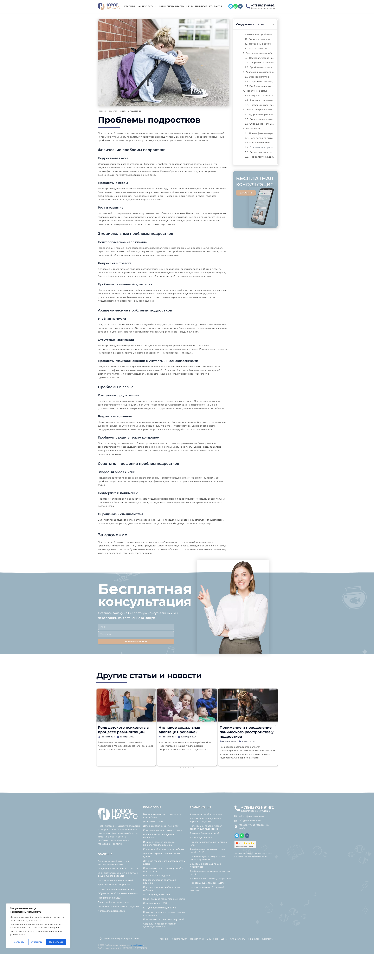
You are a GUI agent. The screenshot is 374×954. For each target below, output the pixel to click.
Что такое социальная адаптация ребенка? (262, 142)
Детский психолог (153, 821)
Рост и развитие (258, 48)
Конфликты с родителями (262, 95)
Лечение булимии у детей (204, 833)
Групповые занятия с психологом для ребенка (162, 815)
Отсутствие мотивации (262, 81)
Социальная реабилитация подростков (205, 865)
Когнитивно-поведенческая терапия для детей (206, 820)
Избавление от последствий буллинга (159, 836)
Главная (129, 6)
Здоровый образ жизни (262, 114)
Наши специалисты (171, 6)
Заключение (253, 128)
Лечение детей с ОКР (202, 837)
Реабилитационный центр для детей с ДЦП (207, 851)
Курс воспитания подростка (114, 884)
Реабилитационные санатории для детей (210, 872)
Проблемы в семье (256, 90)
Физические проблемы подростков (260, 34)
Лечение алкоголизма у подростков (210, 878)
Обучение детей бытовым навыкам (118, 893)
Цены (189, 6)
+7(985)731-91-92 (262, 5)
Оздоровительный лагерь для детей (118, 906)
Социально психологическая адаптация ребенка (159, 925)
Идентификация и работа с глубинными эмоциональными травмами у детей (262, 133)
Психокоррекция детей (156, 875)
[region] (38, 925)
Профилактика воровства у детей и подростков (163, 870)
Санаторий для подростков (113, 902)
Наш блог (201, 6)
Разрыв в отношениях (262, 100)
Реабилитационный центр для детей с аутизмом (207, 858)
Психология (197, 938)
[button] (273, 24)
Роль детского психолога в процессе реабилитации (262, 138)
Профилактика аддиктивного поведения (262, 156)
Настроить (18, 942)
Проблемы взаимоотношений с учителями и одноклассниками (262, 86)
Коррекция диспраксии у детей (208, 882)
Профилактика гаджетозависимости (164, 898)
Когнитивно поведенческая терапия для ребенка (164, 913)
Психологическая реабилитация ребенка (161, 889)
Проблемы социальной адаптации (262, 67)
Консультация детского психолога (162, 830)
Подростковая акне (260, 39)
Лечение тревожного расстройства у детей (164, 862)
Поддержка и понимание (262, 119)
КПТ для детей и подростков (159, 907)
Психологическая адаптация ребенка (159, 881)
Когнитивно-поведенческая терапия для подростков (206, 827)
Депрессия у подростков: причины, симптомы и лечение (262, 152)
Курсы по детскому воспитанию (116, 889)
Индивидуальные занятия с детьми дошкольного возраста (118, 874)
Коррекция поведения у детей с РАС (208, 843)
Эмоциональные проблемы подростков (260, 53)
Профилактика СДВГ (110, 897)
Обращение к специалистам (262, 123)
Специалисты (237, 938)
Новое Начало (136, 945)
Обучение (212, 938)
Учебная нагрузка (259, 76)
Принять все (56, 942)
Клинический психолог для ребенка (164, 849)
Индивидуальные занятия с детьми (118, 868)
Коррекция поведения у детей (115, 880)
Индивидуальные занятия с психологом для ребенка (158, 843)
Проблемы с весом (260, 43)
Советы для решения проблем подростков (260, 109)
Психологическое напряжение (262, 58)
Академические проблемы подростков (260, 72)
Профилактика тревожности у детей (164, 919)
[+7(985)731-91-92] (248, 6)
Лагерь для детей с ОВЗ (111, 910)
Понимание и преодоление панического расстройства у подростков (262, 147)
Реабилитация (179, 938)
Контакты (215, 6)
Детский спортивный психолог (160, 825)
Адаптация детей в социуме (206, 814)
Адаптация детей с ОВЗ (156, 894)
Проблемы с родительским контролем (262, 105)
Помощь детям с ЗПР (155, 903)
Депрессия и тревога (262, 62)
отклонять (36, 942)
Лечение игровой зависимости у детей (161, 855)
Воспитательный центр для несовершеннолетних (113, 863)
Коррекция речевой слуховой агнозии (207, 889)
